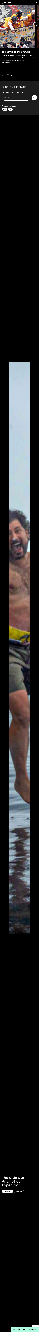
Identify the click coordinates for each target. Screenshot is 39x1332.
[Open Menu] (36, 2)
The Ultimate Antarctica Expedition (13, 1182)
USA (10, 109)
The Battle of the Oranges (16, 52)
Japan (4, 109)
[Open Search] (32, 3)
